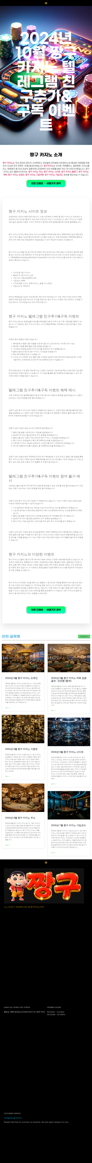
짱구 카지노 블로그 (69, 172)
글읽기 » (7, 707)
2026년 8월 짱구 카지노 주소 (20, 817)
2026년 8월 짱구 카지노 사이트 (67, 752)
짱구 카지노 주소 (35, 172)
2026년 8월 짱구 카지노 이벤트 (21, 749)
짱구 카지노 (8, 163)
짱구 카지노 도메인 (16, 175)
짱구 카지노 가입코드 (54, 175)
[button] (46, 3)
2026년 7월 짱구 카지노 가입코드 (68, 825)
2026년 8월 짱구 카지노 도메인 (21, 678)
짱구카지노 (48, 166)
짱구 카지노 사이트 (52, 172)
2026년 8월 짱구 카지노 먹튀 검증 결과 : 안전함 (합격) (69, 679)
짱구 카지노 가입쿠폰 (34, 175)
